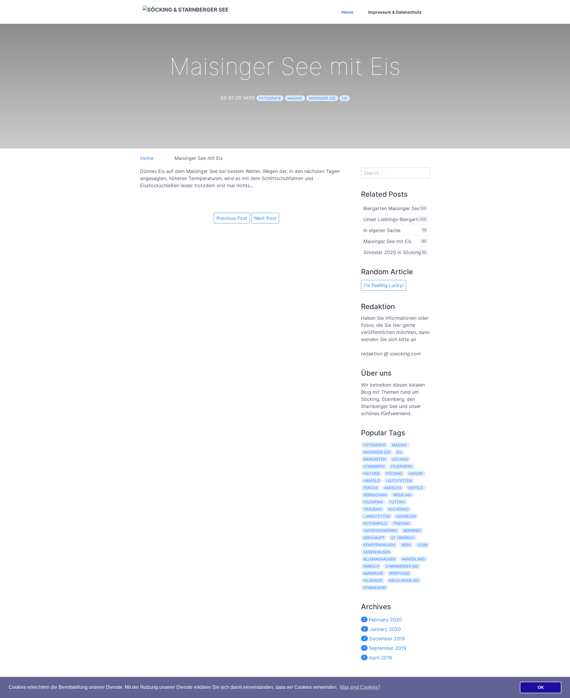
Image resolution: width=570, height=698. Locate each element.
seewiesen (406, 516)
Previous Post (231, 218)
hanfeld (371, 480)
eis (344, 98)
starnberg (374, 466)
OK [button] (541, 687)
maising (295, 98)
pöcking (394, 473)
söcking (400, 459)
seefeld (415, 488)
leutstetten (399, 480)
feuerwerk (401, 466)
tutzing (397, 502)
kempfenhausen (379, 545)
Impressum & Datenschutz (395, 12)
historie (371, 473)
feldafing (373, 502)
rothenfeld (375, 523)
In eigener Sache (381, 230)
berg (406, 545)
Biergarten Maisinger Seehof (395, 208)
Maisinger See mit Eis (387, 241)
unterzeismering (380, 530)
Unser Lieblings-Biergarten (393, 219)
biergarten (374, 459)
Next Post (265, 218)
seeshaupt (374, 537)
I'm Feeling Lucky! (383, 285)
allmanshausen (379, 559)
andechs (393, 488)
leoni (422, 545)
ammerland (413, 559)
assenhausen (376, 552)
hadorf (415, 473)
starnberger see (402, 566)
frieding (401, 523)
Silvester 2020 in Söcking (392, 252)
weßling (402, 495)
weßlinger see (404, 580)
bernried (412, 530)
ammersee (373, 573)
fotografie (270, 98)
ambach (371, 566)
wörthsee (399, 573)
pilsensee (372, 580)
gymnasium (374, 587)
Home (347, 12)
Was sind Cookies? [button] (360, 687)
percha (370, 488)
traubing (372, 509)
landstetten (376, 516)
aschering (398, 509)
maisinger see (322, 98)
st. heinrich (402, 537)
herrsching (375, 495)
